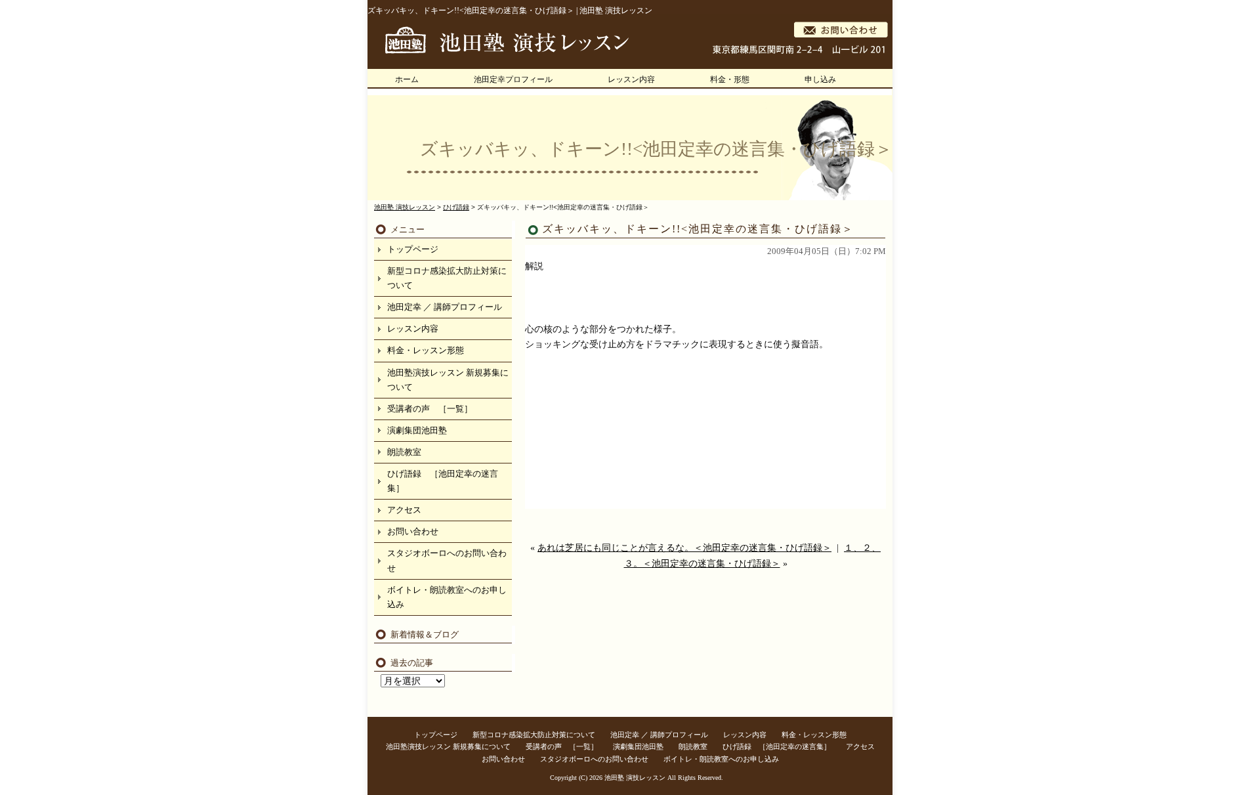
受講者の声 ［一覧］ (429, 409)
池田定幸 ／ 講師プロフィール (444, 307)
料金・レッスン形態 (425, 350)
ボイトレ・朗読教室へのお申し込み (447, 597)
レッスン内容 (631, 79)
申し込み (820, 79)
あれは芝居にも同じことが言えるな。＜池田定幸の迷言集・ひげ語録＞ (684, 548)
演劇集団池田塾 (417, 430)
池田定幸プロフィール (513, 79)
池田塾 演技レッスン (634, 777)
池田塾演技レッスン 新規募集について (448, 380)
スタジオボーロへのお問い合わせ (447, 560)
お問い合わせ (412, 531)
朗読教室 (404, 452)
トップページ (412, 249)
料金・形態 (729, 79)
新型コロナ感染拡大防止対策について (447, 278)
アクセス (404, 510)
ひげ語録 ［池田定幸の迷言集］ (442, 481)
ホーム (407, 79)
